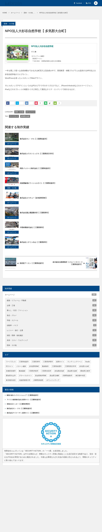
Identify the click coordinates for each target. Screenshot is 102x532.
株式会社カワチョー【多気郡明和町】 (33, 198)
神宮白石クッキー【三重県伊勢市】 (19, 404)
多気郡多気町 (59, 371)
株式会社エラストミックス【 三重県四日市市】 (37, 154)
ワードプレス (14, 116)
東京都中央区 (80, 375)
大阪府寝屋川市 (24, 380)
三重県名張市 (46, 371)
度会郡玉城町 (54, 375)
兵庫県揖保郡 (38, 380)
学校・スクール (51, 320)
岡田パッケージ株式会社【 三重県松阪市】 (35, 168)
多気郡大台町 (25, 116)
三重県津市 (36, 362)
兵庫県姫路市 (67, 375)
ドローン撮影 (21, 366)
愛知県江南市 (85, 371)
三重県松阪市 (24, 362)
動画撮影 (22, 371)
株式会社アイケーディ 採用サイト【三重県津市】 (23, 413)
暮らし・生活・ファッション (51, 310)
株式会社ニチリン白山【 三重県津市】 (34, 242)
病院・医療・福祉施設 (51, 335)
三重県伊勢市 (48, 362)
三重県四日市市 (70, 366)
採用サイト (60, 362)
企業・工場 (51, 305)
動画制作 (45, 366)
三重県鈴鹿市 (57, 366)
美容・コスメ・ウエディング (51, 340)
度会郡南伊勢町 (40, 375)
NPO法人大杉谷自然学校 (42, 46)
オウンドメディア (52, 380)
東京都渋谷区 (11, 380)
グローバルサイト (25, 375)
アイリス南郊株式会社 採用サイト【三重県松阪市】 (24, 400)
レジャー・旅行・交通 (51, 330)
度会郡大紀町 (72, 371)
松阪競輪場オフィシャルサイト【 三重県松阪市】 (38, 183)
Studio (87, 362)
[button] (96, 3)
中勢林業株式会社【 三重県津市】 (32, 227)
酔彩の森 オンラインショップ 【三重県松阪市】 (23, 395)
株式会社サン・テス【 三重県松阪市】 (34, 139)
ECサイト (9, 366)
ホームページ (30, 112)
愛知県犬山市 (11, 375)
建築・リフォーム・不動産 (51, 300)
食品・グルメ (51, 315)
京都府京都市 (11, 371)
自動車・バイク (51, 325)
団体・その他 (9, 24)
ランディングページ (74, 362)
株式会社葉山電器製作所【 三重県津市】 (35, 213)
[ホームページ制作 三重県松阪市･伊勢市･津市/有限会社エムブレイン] (13, 3)
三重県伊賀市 (33, 371)
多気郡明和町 (34, 366)
